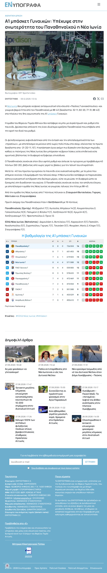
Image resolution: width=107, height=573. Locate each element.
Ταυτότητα (11, 476)
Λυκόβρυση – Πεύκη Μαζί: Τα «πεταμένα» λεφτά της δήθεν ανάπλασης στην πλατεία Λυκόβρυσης (91, 399)
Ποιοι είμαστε (62, 476)
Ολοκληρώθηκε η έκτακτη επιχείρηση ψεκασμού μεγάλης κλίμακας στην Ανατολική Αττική (92, 429)
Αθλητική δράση (13, 15)
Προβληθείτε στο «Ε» (16, 523)
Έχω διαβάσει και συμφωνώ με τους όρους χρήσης (55, 468)
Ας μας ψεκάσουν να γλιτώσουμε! (16, 370)
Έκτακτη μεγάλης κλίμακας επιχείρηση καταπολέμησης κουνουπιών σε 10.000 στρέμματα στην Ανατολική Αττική (25, 398)
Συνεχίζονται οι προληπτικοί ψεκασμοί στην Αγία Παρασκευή (58, 395)
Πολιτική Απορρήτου (78, 568)
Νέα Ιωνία (12, 106)
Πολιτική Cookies (57, 568)
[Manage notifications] (7, 566)
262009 (28, 556)
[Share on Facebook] (94, 99)
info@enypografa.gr (22, 498)
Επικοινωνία (96, 568)
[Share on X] (98, 99)
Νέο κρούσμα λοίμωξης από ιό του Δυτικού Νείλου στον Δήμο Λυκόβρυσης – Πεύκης (87, 372)
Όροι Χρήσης (41, 568)
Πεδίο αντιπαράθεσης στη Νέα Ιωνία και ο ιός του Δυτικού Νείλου (52, 372)
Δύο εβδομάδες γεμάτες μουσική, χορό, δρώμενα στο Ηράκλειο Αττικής (58, 417)
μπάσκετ (52, 113)
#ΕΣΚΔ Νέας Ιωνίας (26, 316)
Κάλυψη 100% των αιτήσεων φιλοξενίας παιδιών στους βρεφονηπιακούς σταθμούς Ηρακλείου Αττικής (25, 430)
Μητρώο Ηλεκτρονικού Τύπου (28, 543)
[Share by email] (102, 99)
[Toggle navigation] (99, 4)
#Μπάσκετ (41, 316)
